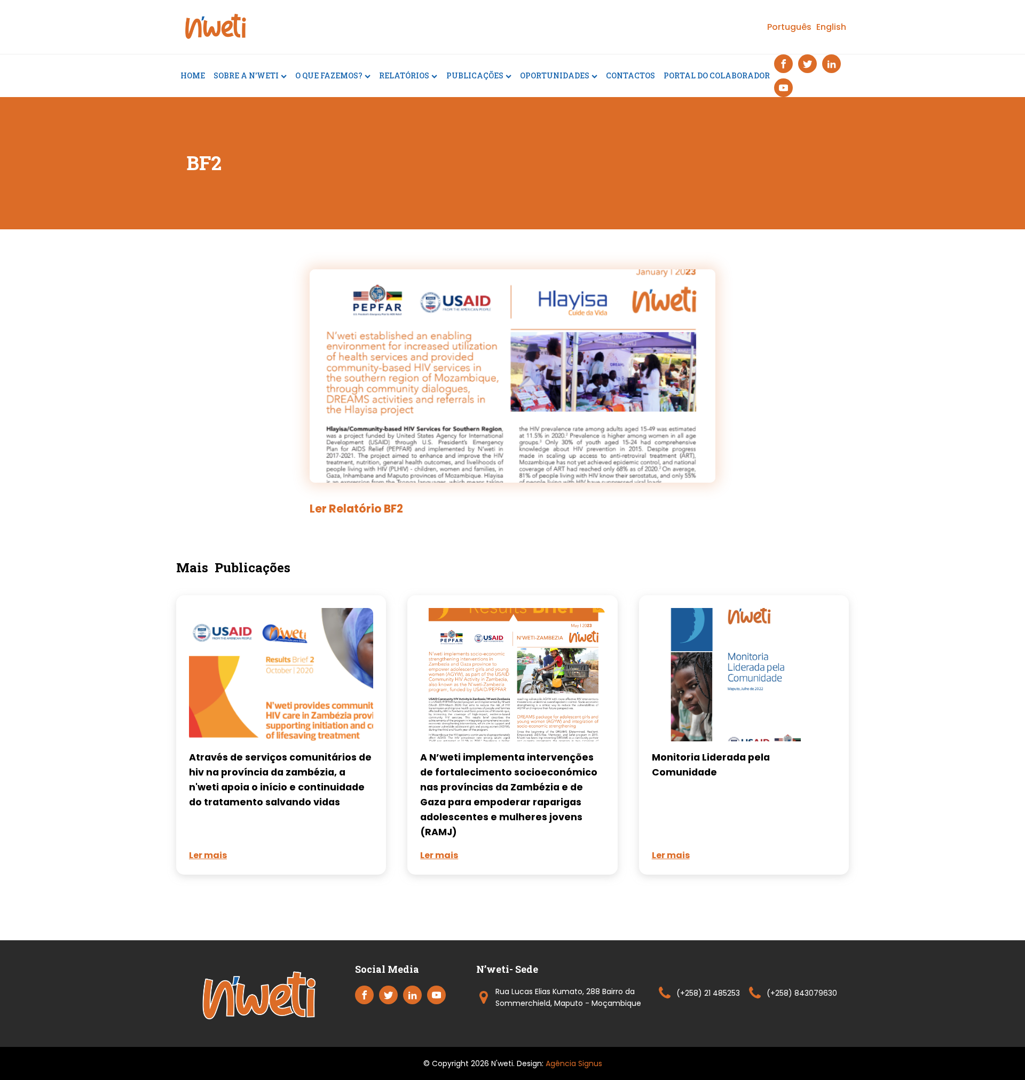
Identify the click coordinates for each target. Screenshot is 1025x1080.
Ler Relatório (356, 508)
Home (192, 75)
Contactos (630, 75)
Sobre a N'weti (246, 75)
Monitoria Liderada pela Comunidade (711, 765)
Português (789, 27)
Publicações (474, 75)
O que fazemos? (328, 75)
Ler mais (208, 855)
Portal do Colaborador (717, 75)
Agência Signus (574, 1063)
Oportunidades (554, 75)
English (831, 27)
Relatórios (404, 75)
